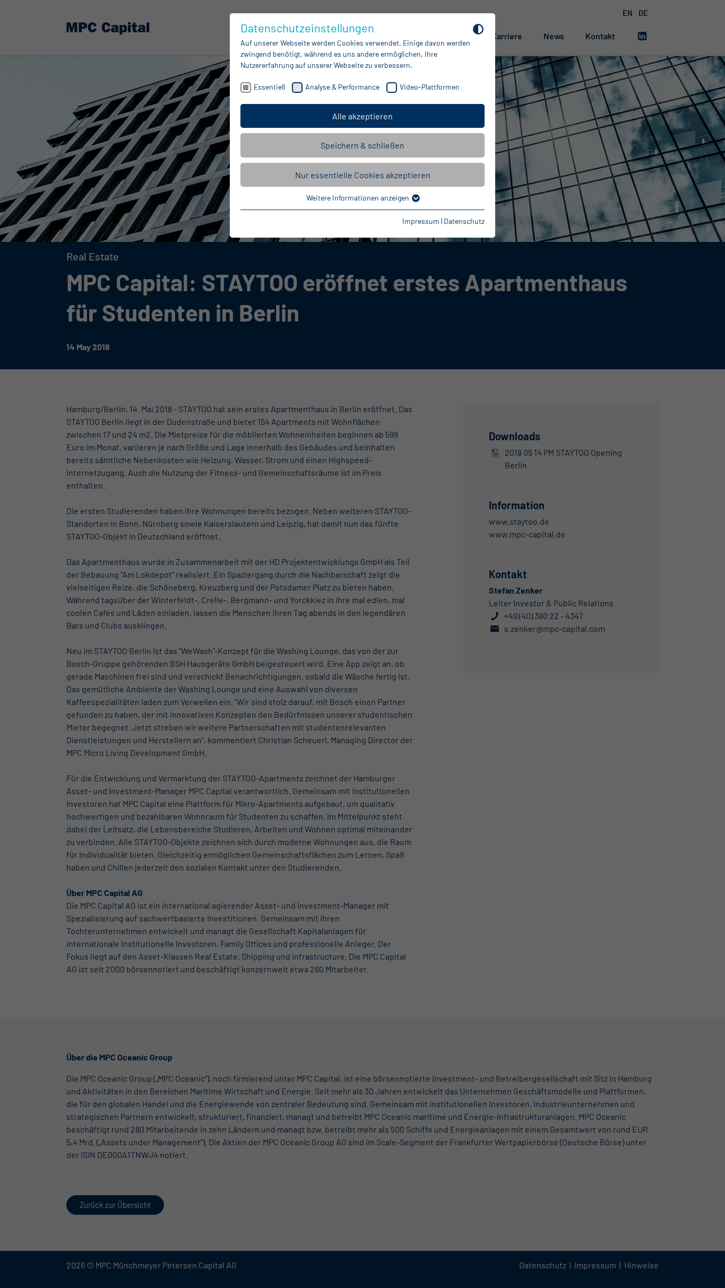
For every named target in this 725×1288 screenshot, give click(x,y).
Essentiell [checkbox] (269, 86)
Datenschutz (464, 220)
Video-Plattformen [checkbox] (430, 86)
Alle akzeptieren (362, 116)
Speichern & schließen (362, 145)
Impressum (420, 220)
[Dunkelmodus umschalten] (478, 29)
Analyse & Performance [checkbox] (342, 86)
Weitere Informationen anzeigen (358, 197)
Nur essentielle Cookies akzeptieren (362, 175)
